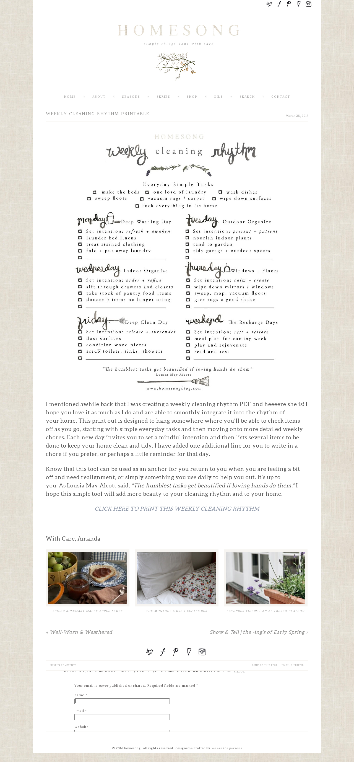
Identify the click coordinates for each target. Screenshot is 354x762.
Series (163, 97)
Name (79, 695)
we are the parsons (226, 748)
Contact (280, 97)
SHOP (192, 97)
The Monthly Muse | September (176, 611)
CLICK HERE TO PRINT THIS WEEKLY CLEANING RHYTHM (177, 509)
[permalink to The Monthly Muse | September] (176, 577)
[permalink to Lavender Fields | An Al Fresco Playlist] (266, 577)
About (99, 97)
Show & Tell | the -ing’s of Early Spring (259, 632)
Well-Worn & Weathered (79, 632)
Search (247, 97)
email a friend (293, 665)
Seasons (131, 97)
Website (81, 727)
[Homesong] (177, 86)
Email (79, 711)
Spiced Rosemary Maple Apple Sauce (88, 611)
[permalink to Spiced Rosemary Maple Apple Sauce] (87, 577)
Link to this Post (264, 665)
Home (70, 97)
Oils (218, 97)
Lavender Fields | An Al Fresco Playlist (266, 611)
